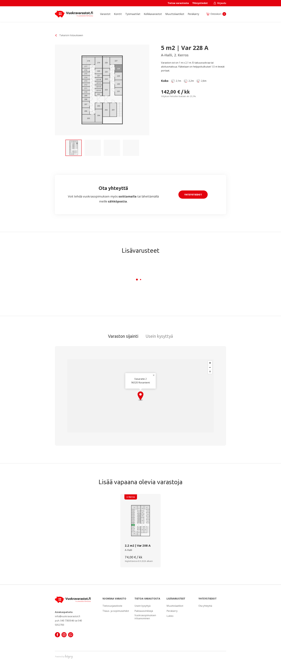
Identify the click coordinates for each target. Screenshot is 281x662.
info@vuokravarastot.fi (67, 616)
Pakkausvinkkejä (143, 611)
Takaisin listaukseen (71, 35)
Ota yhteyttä (205, 605)
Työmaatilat (132, 14)
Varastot (105, 14)
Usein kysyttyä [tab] (159, 336)
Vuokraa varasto (114, 598)
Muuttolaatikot (174, 14)
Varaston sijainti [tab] (123, 336)
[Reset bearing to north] (210, 372)
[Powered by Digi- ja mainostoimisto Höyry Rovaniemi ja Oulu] (64, 656)
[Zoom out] (210, 367)
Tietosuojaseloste (112, 605)
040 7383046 (67, 620)
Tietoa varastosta (178, 3)
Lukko (170, 615)
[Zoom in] (210, 363)
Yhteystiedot (200, 3)
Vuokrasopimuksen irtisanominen (145, 617)
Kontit (118, 14)
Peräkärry (193, 14)
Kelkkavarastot (153, 14)
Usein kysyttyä (142, 605)
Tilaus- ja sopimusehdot (115, 611)
